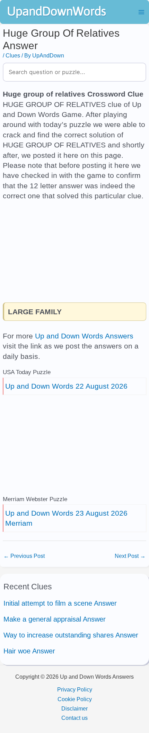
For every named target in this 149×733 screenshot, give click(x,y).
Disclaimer (74, 708)
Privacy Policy (74, 689)
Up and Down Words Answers (84, 336)
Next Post (130, 556)
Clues (13, 55)
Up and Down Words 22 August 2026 (66, 386)
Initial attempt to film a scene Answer (60, 603)
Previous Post (24, 556)
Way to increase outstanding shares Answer (70, 635)
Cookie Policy (75, 699)
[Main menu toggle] (141, 12)
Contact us (74, 718)
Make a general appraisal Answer (54, 619)
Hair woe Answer (29, 651)
